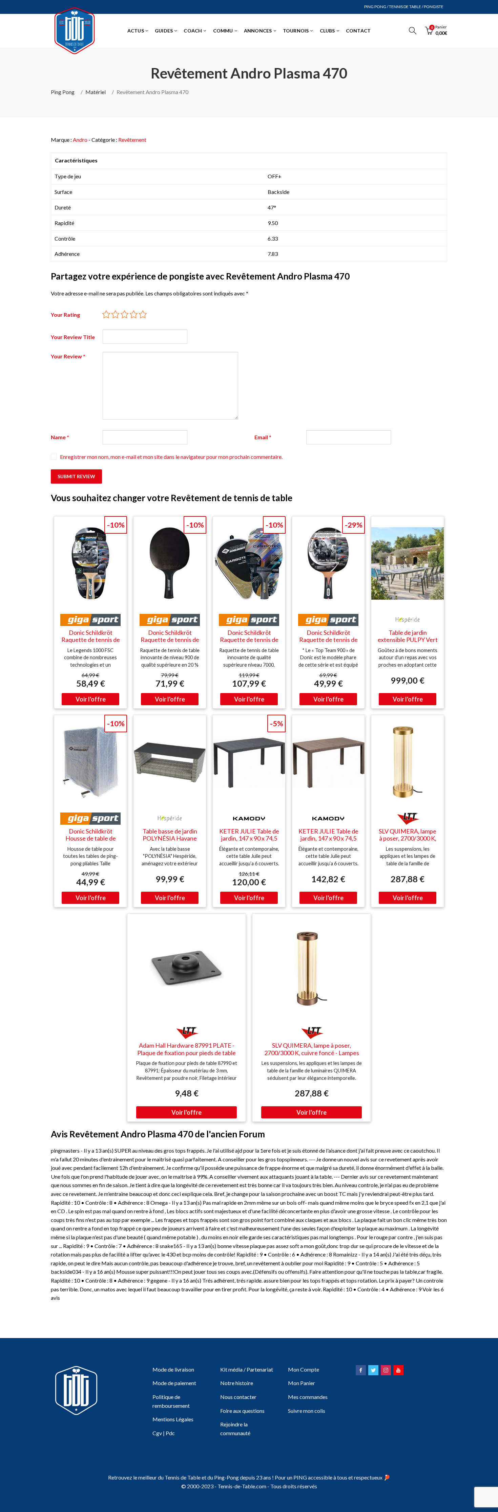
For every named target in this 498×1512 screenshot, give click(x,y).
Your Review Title (73, 337)
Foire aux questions (242, 1410)
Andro (80, 139)
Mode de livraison (173, 1369)
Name (60, 437)
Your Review (68, 356)
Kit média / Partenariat (246, 1369)
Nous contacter (238, 1397)
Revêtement (132, 139)
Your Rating (65, 314)
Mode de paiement (174, 1383)
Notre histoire (236, 1383)
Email (262, 437)
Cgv (157, 1433)
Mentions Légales (172, 1419)
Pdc (170, 1433)
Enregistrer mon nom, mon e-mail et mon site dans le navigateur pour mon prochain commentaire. (171, 456)
